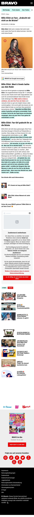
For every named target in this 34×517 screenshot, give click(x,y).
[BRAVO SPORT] (26, 407)
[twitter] (23, 458)
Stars (7, 14)
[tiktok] (11, 458)
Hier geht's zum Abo (17, 444)
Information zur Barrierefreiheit (10, 485)
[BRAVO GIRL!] (17, 407)
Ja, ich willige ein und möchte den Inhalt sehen (17, 278)
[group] (16, 10)
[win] (20, 462)
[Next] (31, 10)
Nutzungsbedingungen (8, 473)
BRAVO (3, 14)
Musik (10, 287)
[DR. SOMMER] (7, 407)
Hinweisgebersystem (7, 487)
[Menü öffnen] (32, 3)
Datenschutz (5, 475)
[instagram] (5, 458)
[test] (28, 458)
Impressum (4, 470)
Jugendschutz (5, 480)
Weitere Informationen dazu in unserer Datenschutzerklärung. (17, 272)
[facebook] (17, 458)
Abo (2, 492)
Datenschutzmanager (8, 478)
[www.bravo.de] (9, 3)
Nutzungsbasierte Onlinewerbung (11, 482)
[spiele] (14, 462)
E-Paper (3, 490)
